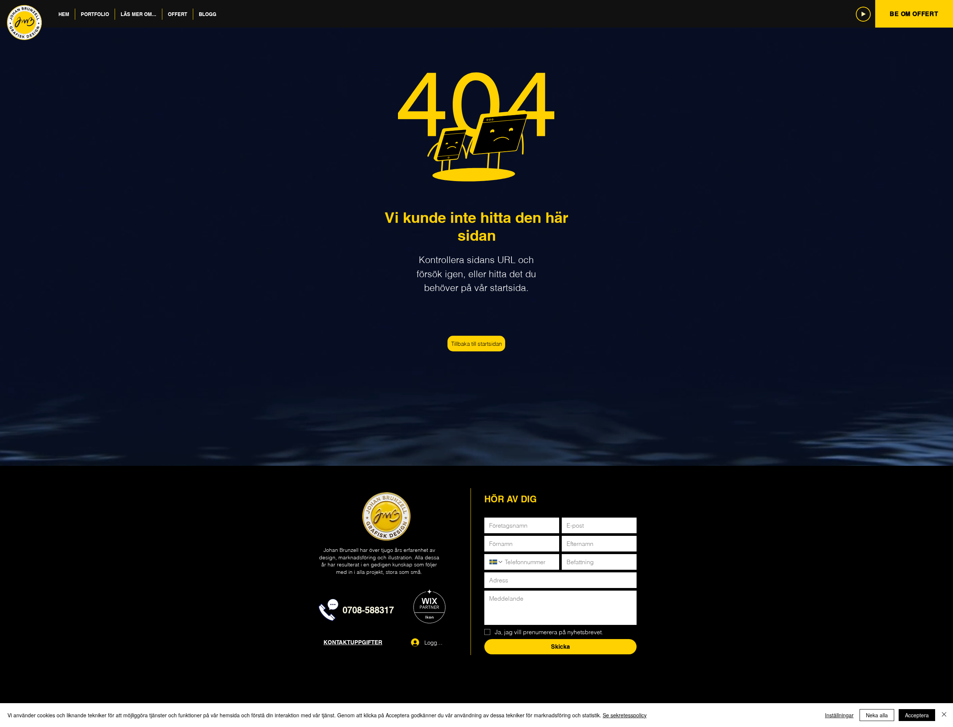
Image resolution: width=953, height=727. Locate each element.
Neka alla (877, 715)
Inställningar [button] (839, 715)
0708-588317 (368, 610)
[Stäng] (944, 715)
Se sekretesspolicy (625, 715)
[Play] (863, 14)
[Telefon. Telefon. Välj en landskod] (496, 562)
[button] (95, 14)
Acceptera (917, 715)
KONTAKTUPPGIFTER (352, 642)
